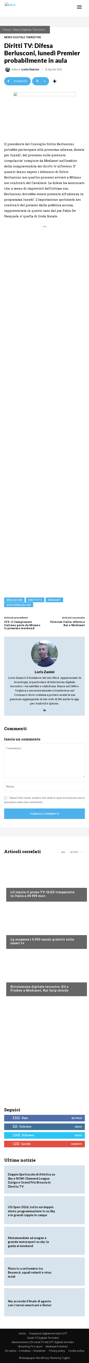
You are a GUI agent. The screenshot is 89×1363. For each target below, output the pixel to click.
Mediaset (54, 599)
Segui (78, 1126)
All (63, 852)
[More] (54, 81)
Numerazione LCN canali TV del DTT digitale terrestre (43, 1342)
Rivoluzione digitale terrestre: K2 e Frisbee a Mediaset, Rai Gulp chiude (39, 988)
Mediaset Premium (57, 1346)
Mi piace (77, 1118)
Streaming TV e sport (30, 1346)
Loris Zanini (30, 69)
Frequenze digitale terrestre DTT (48, 1333)
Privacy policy (57, 1351)
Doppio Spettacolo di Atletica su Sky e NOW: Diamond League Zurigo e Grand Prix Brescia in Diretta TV (31, 1180)
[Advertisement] (44, 410)
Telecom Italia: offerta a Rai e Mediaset (67, 623)
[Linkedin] (44, 709)
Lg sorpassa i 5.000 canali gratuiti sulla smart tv (42, 941)
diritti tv (35, 599)
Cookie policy (76, 1351)
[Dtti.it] (28, 8)
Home (7, 29)
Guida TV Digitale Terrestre (43, 1338)
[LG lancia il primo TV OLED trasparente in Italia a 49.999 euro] (44, 879)
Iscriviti (76, 1143)
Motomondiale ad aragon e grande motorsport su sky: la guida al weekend (28, 1242)
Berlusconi (14, 599)
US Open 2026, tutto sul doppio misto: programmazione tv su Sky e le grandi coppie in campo (31, 1211)
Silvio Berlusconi (18, 604)
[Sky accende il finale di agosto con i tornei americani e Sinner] (69, 1302)
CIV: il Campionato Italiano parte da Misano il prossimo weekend (22, 625)
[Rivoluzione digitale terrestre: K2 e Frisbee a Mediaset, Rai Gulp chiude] (44, 973)
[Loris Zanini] (8, 69)
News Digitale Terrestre (29, 29)
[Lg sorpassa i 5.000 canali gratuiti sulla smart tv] (44, 926)
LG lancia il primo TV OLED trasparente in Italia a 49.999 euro (42, 894)
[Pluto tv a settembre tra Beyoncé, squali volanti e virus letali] (69, 1271)
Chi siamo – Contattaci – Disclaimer (25, 1351)
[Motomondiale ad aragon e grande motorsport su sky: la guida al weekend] (69, 1240)
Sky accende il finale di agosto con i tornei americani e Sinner (30, 1303)
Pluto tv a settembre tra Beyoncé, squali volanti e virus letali (29, 1272)
